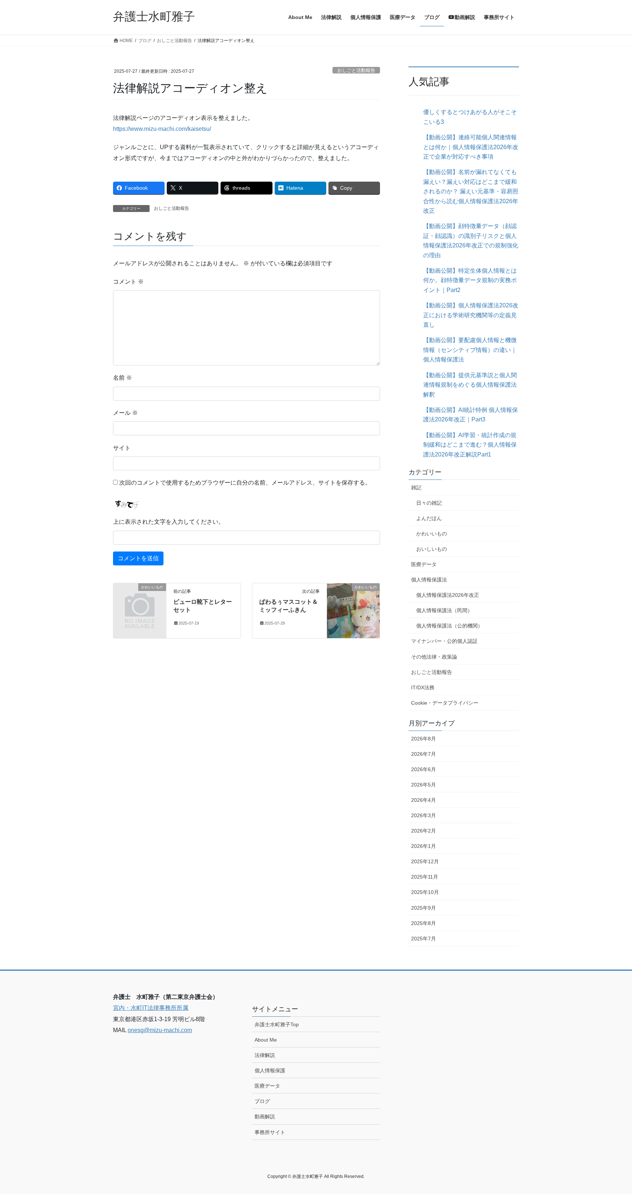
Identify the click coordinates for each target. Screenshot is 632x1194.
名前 (122, 378)
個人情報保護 (270, 1070)
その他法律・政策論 (434, 657)
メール (125, 413)
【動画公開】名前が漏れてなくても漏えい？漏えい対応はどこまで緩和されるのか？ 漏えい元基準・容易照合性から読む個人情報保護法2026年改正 (470, 191)
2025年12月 (425, 861)
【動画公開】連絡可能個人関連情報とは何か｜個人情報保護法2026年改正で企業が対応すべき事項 (470, 147)
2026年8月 (423, 739)
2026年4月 (423, 800)
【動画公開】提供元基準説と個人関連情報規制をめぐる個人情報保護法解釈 (470, 385)
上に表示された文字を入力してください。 (168, 522)
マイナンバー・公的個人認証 (444, 641)
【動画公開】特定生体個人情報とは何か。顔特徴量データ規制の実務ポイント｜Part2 (470, 280)
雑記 (416, 487)
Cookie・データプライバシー (444, 703)
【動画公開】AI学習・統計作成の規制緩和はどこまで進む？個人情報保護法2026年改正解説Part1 (470, 445)
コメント (128, 281)
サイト (122, 448)
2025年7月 (423, 938)
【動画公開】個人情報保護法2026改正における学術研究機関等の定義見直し (470, 315)
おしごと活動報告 (356, 70)
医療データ (424, 564)
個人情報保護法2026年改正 (447, 595)
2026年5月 (423, 785)
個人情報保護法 (429, 580)
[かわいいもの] (139, 599)
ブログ (262, 1101)
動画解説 (265, 1116)
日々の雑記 (429, 503)
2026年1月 (423, 846)
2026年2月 (423, 831)
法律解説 (265, 1055)
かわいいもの (431, 534)
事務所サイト (270, 1132)
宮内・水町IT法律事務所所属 (150, 1008)
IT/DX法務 (422, 687)
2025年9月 (423, 908)
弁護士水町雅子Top (277, 1024)
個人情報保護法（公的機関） (449, 626)
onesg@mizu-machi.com (160, 1030)
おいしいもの (431, 549)
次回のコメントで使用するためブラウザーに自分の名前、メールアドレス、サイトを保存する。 (245, 483)
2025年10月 (425, 892)
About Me (266, 1040)
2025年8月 (423, 923)
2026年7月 (423, 754)
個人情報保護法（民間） (444, 610)
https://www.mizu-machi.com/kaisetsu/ (162, 129)
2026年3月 (423, 815)
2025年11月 (424, 877)
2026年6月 (423, 769)
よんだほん (429, 518)
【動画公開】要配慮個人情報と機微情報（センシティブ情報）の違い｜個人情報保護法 (470, 350)
